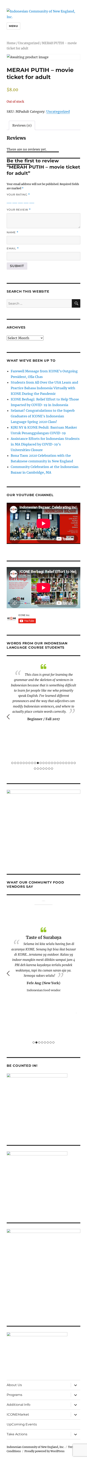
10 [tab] (38, 763)
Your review (19, 209)
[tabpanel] (43, 687)
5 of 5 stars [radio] (31, 200)
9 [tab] (35, 763)
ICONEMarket (18, 1414)
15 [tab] (52, 763)
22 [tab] (72, 763)
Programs (14, 1395)
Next (78, 716)
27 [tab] (43, 769)
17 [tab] (58, 763)
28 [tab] (46, 769)
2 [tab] (15, 763)
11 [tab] (41, 763)
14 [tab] (49, 763)
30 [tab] (52, 769)
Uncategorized (28, 43)
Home (11, 43)
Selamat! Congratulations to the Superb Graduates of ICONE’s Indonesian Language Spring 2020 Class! (43, 416)
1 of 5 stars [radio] (9, 200)
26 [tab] (41, 769)
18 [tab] (60, 763)
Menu (13, 26)
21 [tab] (69, 763)
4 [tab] (21, 763)
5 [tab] (24, 763)
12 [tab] (43, 763)
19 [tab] (63, 763)
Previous (8, 716)
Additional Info (18, 1405)
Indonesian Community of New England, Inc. (35, 1447)
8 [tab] (32, 763)
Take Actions (17, 1434)
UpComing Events (22, 1424)
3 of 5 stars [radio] (20, 200)
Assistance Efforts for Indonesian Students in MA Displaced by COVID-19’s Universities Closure (45, 444)
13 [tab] (46, 763)
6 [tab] (26, 763)
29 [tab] (49, 769)
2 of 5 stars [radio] (14, 200)
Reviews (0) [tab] (22, 125)
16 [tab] (55, 763)
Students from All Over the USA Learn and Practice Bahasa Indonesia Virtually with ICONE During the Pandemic (44, 388)
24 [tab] (35, 769)
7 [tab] (29, 763)
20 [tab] (66, 763)
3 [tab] (18, 763)
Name (12, 232)
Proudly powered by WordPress (44, 1451)
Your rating (18, 194)
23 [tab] (75, 763)
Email (13, 248)
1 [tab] (12, 763)
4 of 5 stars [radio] (26, 200)
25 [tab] (38, 769)
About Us (14, 1385)
